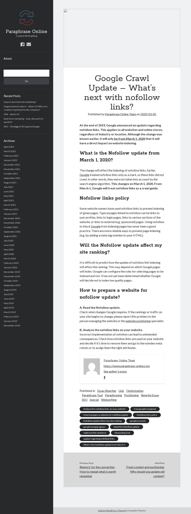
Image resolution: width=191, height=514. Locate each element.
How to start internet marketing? (20, 102)
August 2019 (10, 289)
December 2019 (12, 271)
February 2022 (11, 155)
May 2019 (9, 303)
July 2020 (8, 240)
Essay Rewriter (106, 390)
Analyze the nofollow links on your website (104, 409)
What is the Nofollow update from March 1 (104, 444)
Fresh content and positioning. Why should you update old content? (145, 471)
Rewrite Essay (150, 395)
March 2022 (10, 151)
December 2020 (12, 218)
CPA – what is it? (11, 114)
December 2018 (12, 325)
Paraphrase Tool (92, 395)
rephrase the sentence (94, 432)
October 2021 (11, 173)
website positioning (138, 321)
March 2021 (10, 204)
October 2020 (11, 227)
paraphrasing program (94, 426)
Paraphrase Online (26, 32)
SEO (84, 399)
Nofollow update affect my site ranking (102, 420)
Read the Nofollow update (126, 426)
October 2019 (11, 280)
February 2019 (11, 316)
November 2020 (12, 222)
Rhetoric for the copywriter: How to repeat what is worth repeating (98, 471)
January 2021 (10, 213)
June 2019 (9, 298)
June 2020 (9, 245)
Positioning (131, 395)
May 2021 (9, 196)
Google (84, 174)
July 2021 (8, 187)
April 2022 (9, 146)
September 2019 (12, 285)
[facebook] (22, 44)
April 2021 (9, 200)
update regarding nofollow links (99, 438)
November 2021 (12, 169)
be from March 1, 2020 (129, 138)
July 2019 (8, 294)
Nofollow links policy (147, 414)
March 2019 (10, 312)
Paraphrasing (113, 395)
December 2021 (12, 164)
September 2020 (12, 231)
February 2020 (11, 263)
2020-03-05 (148, 114)
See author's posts (115, 371)
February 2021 (11, 209)
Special (94, 399)
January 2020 (10, 267)
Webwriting (109, 399)
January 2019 (10, 321)
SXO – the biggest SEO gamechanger (22, 126)
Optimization (134, 390)
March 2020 (10, 258)
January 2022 (10, 160)
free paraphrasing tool (145, 409)
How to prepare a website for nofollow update (105, 414)
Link (121, 390)
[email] (28, 44)
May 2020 (9, 249)
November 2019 (12, 276)
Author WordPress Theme (111, 510)
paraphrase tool (137, 420)
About (8, 58)
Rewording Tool (122, 432)
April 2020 (9, 254)
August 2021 (10, 182)
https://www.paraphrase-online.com (127, 366)
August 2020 (10, 236)
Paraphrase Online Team (120, 114)
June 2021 (9, 191)
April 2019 (9, 307)
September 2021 (12, 178)
